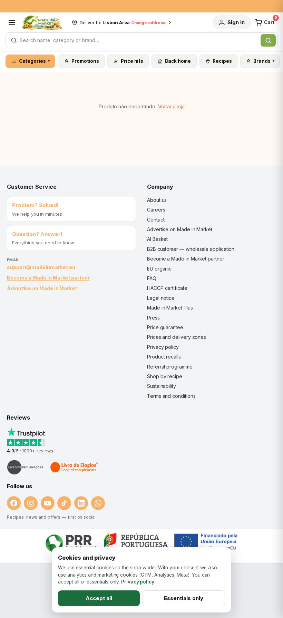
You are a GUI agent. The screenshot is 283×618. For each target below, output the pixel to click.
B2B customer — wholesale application (190, 249)
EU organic (159, 269)
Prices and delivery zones (176, 337)
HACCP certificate (167, 288)
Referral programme (170, 367)
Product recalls (164, 357)
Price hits (132, 61)
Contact (155, 220)
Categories (34, 61)
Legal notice (161, 298)
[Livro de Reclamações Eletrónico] (25, 467)
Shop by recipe (164, 376)
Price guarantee (165, 327)
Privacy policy (163, 347)
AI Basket (157, 239)
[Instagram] (31, 503)
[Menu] (12, 22)
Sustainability (161, 386)
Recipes (222, 61)
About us (157, 200)
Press (153, 318)
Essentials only (183, 598)
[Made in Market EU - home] (42, 22)
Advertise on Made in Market (42, 288)
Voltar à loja (171, 106)
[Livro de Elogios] (74, 467)
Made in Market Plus (170, 308)
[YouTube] (48, 503)
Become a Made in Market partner (48, 278)
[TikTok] (64, 503)
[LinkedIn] (81, 503)
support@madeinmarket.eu (41, 267)
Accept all (99, 598)
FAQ (151, 278)
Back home (178, 61)
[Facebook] (14, 503)
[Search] (268, 40)
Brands (263, 61)
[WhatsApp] (98, 503)
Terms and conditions (171, 396)
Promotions (85, 61)
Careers (156, 210)
